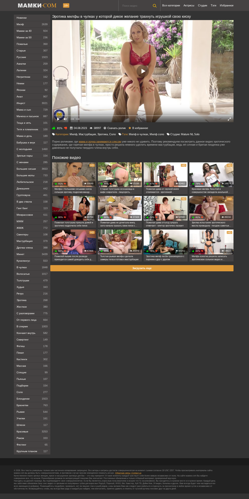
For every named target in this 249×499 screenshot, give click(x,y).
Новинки (22, 17)
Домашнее (32, 188)
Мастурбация (32, 241)
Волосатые (32, 273)
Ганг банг (32, 208)
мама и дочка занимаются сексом (100, 141)
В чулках (32, 267)
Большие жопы (32, 175)
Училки (32, 418)
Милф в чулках (138, 134)
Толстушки (32, 280)
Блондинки (32, 398)
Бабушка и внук (32, 142)
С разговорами (32, 313)
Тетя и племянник (32, 129)
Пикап (32, 352)
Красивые (32, 431)
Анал (32, 96)
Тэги (213, 5)
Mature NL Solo (190, 134)
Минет (32, 254)
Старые (32, 50)
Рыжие (32, 411)
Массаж (32, 365)
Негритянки (32, 76)
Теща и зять (32, 122)
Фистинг (32, 444)
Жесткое (32, 306)
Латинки (32, 70)
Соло (32, 392)
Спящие (32, 372)
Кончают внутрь (32, 333)
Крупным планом (32, 451)
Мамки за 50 (32, 37)
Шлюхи (32, 424)
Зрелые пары (32, 155)
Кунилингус (32, 260)
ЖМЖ (32, 227)
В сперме (32, 326)
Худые (32, 287)
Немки (32, 83)
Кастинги (32, 359)
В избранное (140, 128)
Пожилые (32, 44)
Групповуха (32, 195)
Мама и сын (32, 109)
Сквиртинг (32, 339)
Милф (32, 24)
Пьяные (32, 378)
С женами (32, 162)
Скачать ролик (116, 128)
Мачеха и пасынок (32, 116)
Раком (32, 438)
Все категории (171, 5)
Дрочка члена (32, 247)
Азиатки (32, 63)
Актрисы (189, 5)
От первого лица (32, 319)
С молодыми (32, 149)
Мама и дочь (32, 135)
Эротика (32, 300)
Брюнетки (32, 405)
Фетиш (32, 346)
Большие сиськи (32, 168)
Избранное (227, 5)
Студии (202, 5)
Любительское (32, 181)
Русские (32, 57)
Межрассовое (32, 214)
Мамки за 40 (32, 30)
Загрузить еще (141, 268)
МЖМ (32, 221)
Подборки (32, 385)
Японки (32, 89)
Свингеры (32, 234)
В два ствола (32, 201)
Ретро (32, 293)
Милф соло (157, 134)
